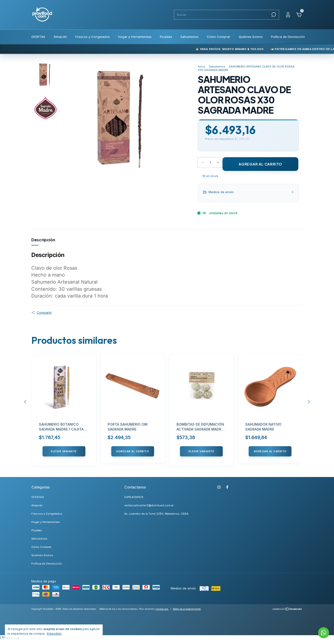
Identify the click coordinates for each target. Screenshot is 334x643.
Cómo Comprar (218, 37)
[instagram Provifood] (219, 487)
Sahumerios (189, 37)
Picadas (166, 37)
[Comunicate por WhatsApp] (323, 632)
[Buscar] (273, 15)
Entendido (54, 633)
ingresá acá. (162, 609)
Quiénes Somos (251, 37)
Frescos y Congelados (92, 37)
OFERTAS (38, 37)
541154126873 (133, 497)
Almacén (60, 37)
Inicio (201, 66)
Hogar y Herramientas (135, 37)
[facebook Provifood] (227, 487)
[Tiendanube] (287, 609)
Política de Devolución (288, 37)
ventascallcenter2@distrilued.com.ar (149, 505)
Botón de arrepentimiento (187, 609)
